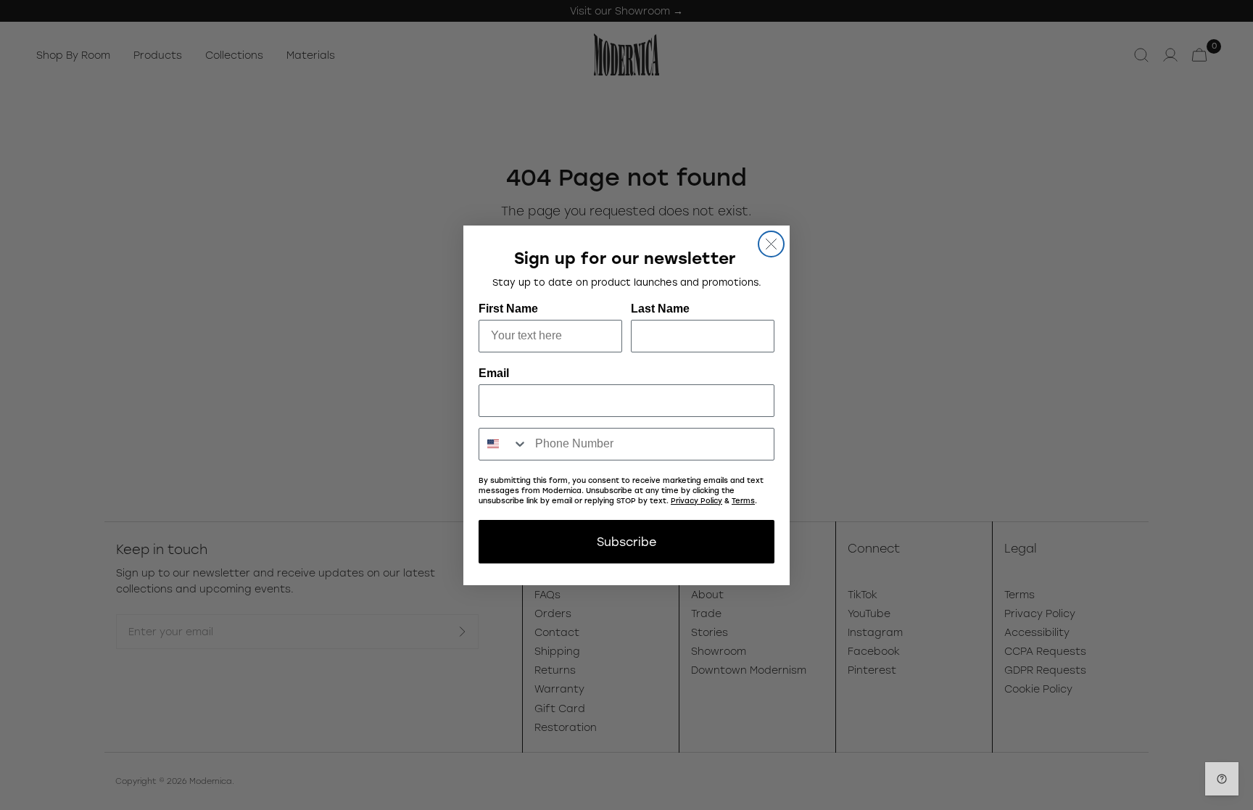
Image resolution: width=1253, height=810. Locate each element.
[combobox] (503, 444)
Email (494, 373)
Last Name (660, 308)
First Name (508, 308)
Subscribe (626, 541)
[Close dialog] (771, 244)
